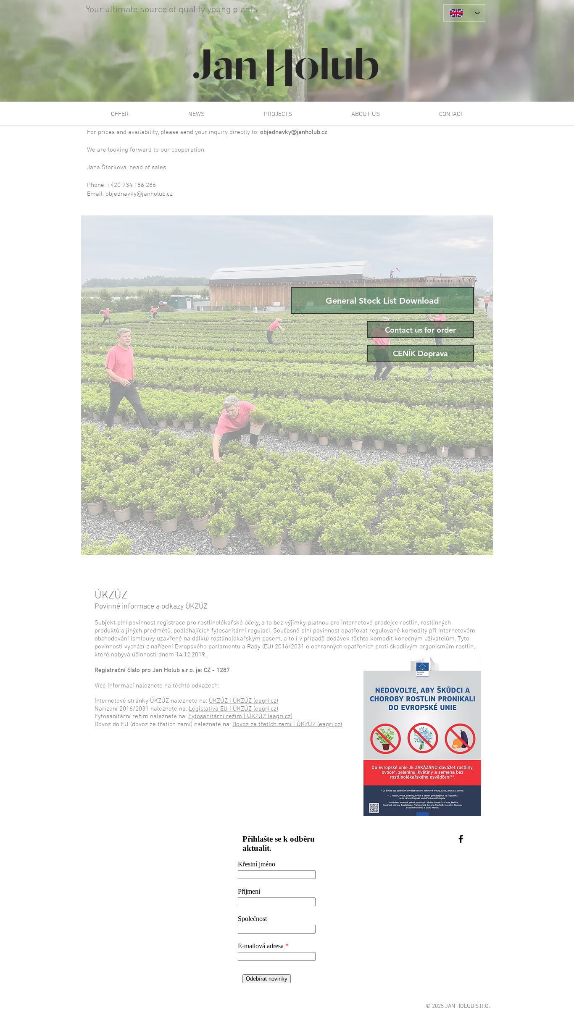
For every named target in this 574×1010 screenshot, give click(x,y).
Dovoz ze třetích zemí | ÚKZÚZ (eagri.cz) (287, 724)
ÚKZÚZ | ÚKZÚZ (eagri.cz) (243, 701)
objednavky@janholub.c (292, 132)
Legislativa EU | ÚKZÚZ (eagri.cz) (233, 709)
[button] (119, 114)
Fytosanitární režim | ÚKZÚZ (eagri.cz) (240, 716)
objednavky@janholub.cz (139, 194)
